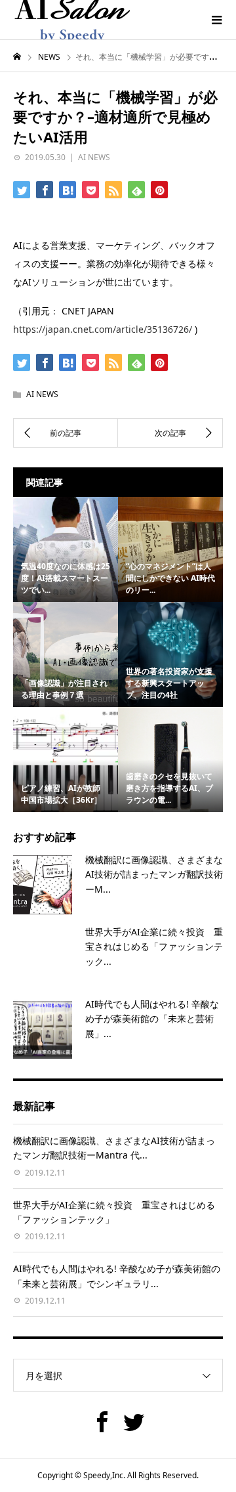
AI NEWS (94, 157)
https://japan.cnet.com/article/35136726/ (102, 329)
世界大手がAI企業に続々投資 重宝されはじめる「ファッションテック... (154, 947)
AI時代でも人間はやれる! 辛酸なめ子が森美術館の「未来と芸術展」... (152, 1019)
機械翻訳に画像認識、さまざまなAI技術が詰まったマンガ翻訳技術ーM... (154, 874)
